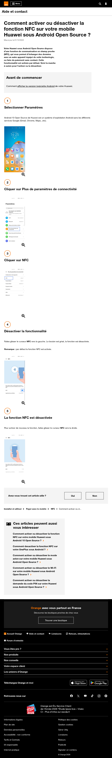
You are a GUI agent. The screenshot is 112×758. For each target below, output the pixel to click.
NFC (53, 509)
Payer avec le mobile (36, 509)
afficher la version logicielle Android (36, 86)
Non (94, 495)
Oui (73, 495)
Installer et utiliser (13, 509)
